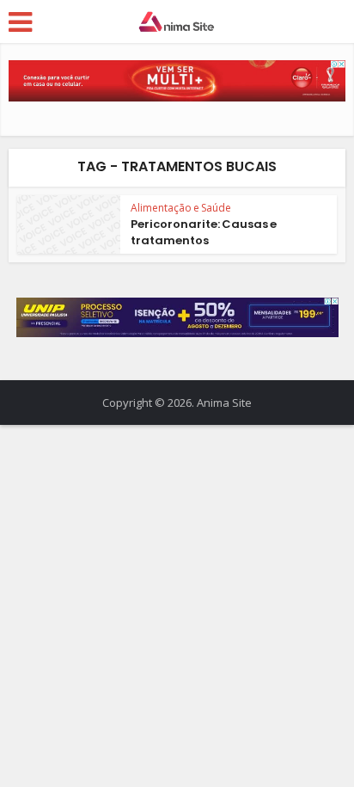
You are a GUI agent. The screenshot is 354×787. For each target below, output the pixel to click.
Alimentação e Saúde (181, 207)
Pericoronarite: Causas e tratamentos (204, 232)
